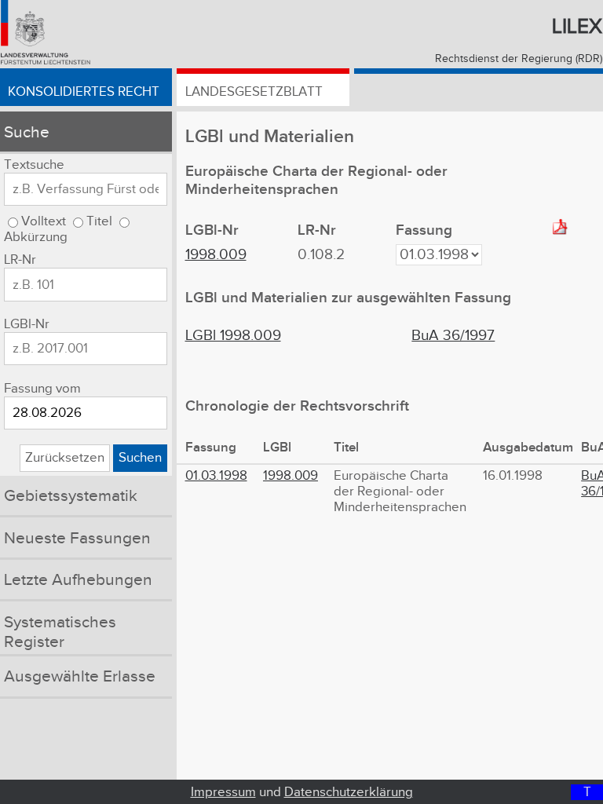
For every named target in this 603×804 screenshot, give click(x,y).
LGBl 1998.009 (233, 336)
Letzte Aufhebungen (78, 580)
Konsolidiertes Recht (83, 92)
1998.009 (216, 255)
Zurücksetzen (64, 458)
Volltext (43, 221)
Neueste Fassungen (77, 538)
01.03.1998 (216, 476)
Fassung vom (42, 389)
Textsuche (34, 165)
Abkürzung (36, 237)
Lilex (577, 26)
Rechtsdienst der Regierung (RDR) (518, 59)
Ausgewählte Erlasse (79, 676)
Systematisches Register (60, 632)
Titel (99, 221)
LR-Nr (20, 260)
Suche (26, 132)
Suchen (140, 458)
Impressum (223, 792)
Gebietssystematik (70, 496)
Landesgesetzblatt (254, 92)
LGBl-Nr (26, 324)
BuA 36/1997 (453, 336)
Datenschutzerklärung (348, 792)
